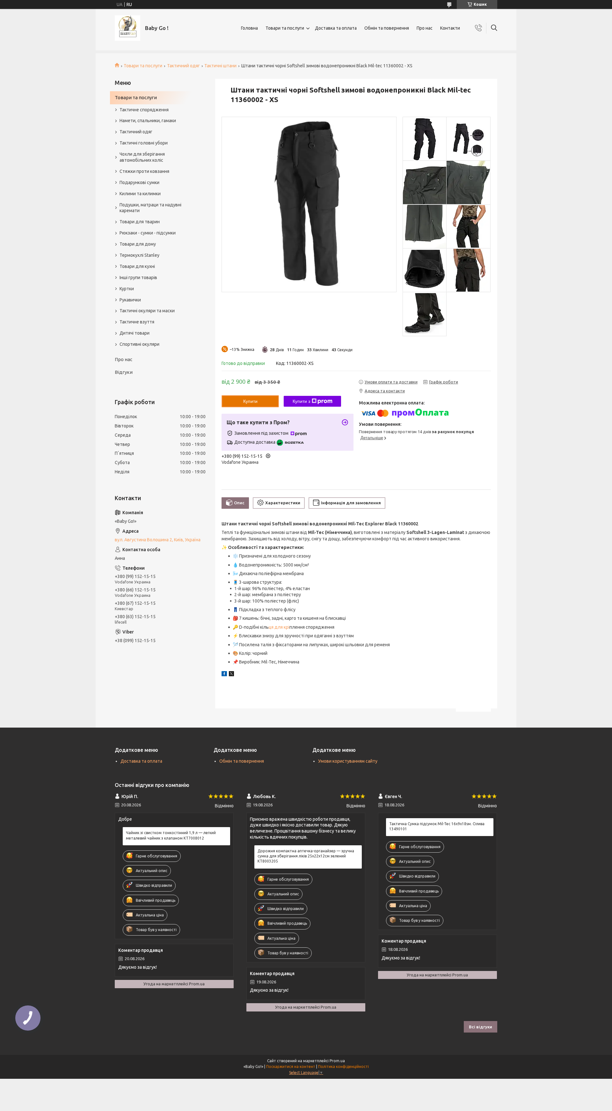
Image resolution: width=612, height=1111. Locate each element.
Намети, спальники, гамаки (148, 120)
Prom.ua (337, 1061)
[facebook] (224, 674)
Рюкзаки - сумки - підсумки (148, 232)
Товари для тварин (140, 221)
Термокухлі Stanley (139, 255)
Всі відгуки (480, 1027)
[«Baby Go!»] (127, 28)
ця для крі (279, 627)
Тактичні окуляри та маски (147, 310)
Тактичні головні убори (144, 142)
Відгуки (124, 372)
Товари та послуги (285, 28)
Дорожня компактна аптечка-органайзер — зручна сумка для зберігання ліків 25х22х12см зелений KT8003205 (306, 856)
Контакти (450, 28)
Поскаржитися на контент (290, 1066)
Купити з (301, 401)
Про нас (425, 28)
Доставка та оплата (336, 28)
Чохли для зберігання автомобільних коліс (142, 157)
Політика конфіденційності (343, 1066)
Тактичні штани (220, 65)
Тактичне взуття (137, 321)
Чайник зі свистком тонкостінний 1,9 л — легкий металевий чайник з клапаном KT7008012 (171, 835)
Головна (249, 28)
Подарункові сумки (139, 182)
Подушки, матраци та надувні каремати (150, 207)
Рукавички (130, 299)
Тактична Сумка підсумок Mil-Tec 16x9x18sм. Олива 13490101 (436, 826)
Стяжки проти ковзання (144, 171)
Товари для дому (138, 244)
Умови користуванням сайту (347, 761)
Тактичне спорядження (144, 109)
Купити (250, 401)
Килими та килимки (140, 193)
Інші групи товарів (138, 277)
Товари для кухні (137, 266)
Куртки (127, 288)
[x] (231, 674)
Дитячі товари (134, 333)
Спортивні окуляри (139, 344)
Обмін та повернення (386, 28)
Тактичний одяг (183, 65)
